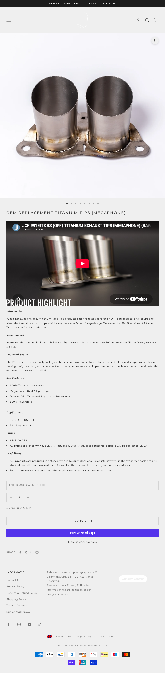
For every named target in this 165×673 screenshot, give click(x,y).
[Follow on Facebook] (8, 624)
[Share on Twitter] (25, 552)
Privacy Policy (15, 586)
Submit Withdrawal (19, 612)
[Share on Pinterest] (31, 552)
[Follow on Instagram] (19, 624)
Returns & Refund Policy (21, 593)
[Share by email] (37, 552)
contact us (77, 470)
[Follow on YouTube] (29, 624)
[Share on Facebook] (20, 552)
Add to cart (82, 521)
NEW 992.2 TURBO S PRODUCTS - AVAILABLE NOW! (82, 3)
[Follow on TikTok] (40, 624)
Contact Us (13, 580)
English (107, 636)
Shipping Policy (16, 599)
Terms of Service (16, 605)
